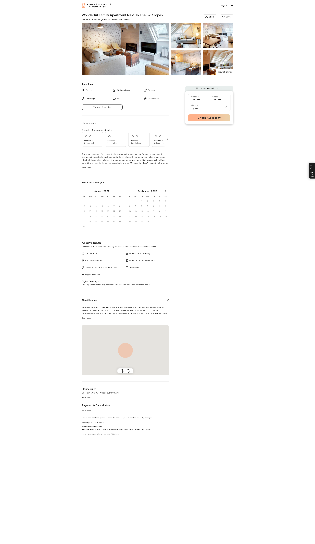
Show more (86, 168)
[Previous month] (84, 191)
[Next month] (166, 191)
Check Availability (209, 118)
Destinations (92, 434)
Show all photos (225, 72)
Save (228, 17)
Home (84, 434)
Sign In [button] (224, 5)
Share (211, 17)
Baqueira (106, 434)
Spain (100, 434)
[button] (96, 221)
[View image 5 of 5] (218, 62)
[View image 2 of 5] (186, 35)
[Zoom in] (122, 371)
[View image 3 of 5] (218, 35)
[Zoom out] (128, 371)
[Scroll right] (167, 139)
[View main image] (125, 49)
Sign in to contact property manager (137, 418)
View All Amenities (102, 107)
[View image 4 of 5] (186, 62)
